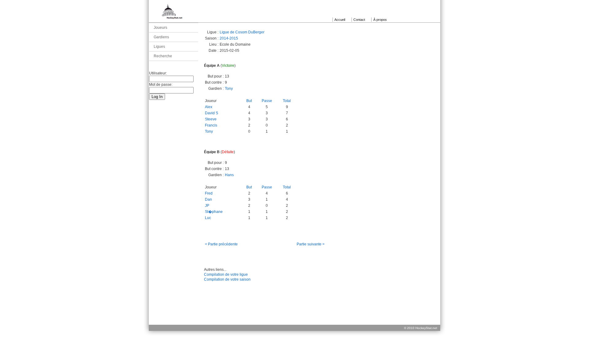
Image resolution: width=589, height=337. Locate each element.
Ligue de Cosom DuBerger (242, 32)
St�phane (214, 212)
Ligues (159, 46)
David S (211, 113)
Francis (211, 125)
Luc (208, 218)
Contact (359, 19)
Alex (208, 107)
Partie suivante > (311, 244)
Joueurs (160, 27)
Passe (267, 101)
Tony (229, 88)
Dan (208, 199)
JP (207, 205)
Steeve (211, 119)
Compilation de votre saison (227, 279)
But (249, 101)
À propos (380, 19)
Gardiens (161, 37)
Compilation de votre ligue (226, 274)
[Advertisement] (294, 310)
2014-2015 (229, 38)
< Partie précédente (221, 244)
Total (287, 101)
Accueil (339, 19)
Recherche (163, 56)
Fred (209, 193)
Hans (229, 175)
